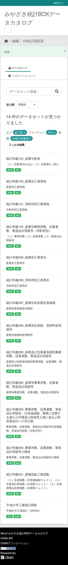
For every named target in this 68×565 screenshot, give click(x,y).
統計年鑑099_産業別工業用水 (26, 257)
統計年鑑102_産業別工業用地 (26, 181)
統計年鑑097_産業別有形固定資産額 (30, 302)
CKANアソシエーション (15, 543)
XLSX (10, 169)
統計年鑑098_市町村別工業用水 (27, 280)
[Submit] (57, 91)
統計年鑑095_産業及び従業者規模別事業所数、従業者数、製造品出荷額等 (33, 354)
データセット (19, 68)
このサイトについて (23, 76)
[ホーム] (6, 40)
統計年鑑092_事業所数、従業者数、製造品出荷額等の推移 (33, 449)
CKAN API (7, 538)
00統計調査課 (33, 40)
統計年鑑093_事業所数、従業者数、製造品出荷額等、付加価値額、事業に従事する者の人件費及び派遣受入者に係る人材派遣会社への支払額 (33, 415)
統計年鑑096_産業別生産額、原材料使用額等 (33, 327)
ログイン (58, 3)
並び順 (10, 104)
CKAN (7, 557)
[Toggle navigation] (8, 30)
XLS (18, 169)
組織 (15, 40)
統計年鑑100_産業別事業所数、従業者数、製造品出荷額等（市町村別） (32, 228)
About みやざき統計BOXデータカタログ (24, 533)
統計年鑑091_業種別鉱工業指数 (27, 474)
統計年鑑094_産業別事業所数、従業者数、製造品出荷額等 (32, 384)
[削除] (24, 132)
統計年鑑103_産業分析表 (23, 158)
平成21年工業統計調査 (21, 505)
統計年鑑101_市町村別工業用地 (27, 204)
